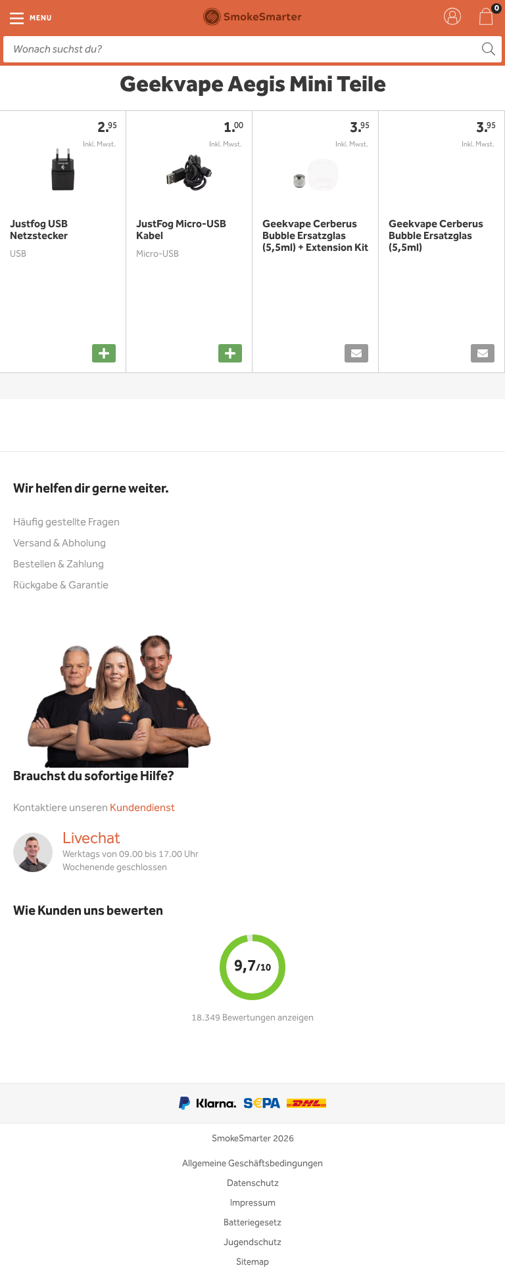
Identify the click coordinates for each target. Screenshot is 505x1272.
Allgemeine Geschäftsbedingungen (252, 1163)
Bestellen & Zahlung (58, 564)
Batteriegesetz (252, 1223)
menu (41, 18)
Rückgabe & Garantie (60, 585)
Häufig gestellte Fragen (66, 522)
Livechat (91, 838)
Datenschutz (253, 1183)
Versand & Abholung (59, 543)
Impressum (253, 1203)
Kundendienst (142, 808)
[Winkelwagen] (486, 16)
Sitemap (252, 1262)
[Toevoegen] (104, 353)
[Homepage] (252, 16)
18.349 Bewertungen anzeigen (252, 1018)
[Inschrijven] (356, 353)
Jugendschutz (252, 1242)
